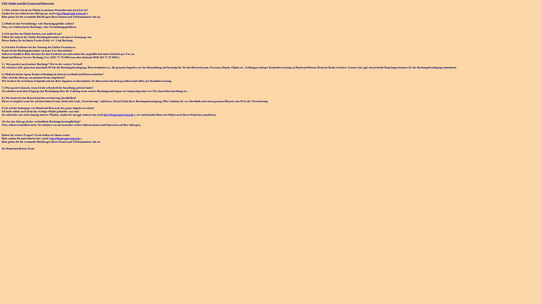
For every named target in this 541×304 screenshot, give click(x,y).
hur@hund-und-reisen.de (71, 13)
